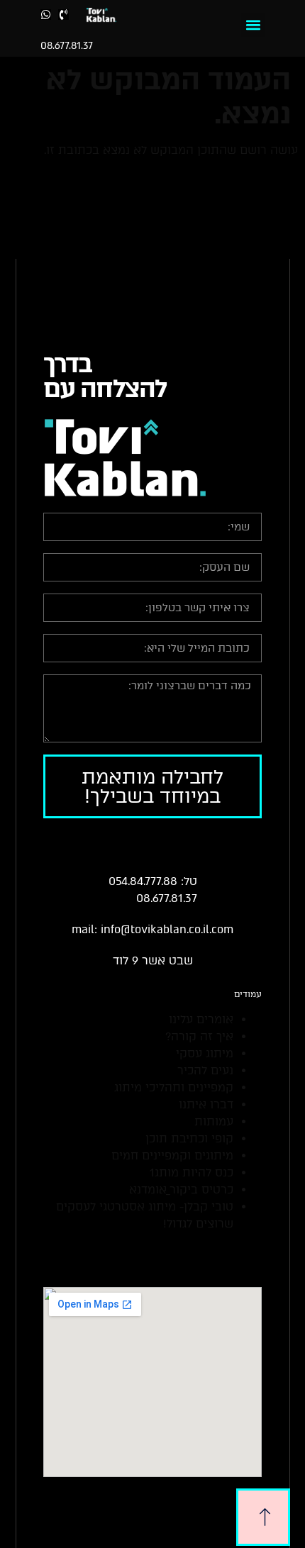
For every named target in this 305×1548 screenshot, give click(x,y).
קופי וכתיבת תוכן (189, 1138)
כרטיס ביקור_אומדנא (181, 1189)
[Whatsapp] (45, 14)
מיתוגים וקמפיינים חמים (172, 1155)
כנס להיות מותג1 (191, 1172)
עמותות (213, 1121)
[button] (253, 25)
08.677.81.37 (66, 46)
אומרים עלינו (201, 1019)
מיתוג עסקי (204, 1053)
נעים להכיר (205, 1070)
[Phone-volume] (63, 14)
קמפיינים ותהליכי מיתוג (173, 1087)
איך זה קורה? (199, 1036)
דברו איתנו (206, 1104)
